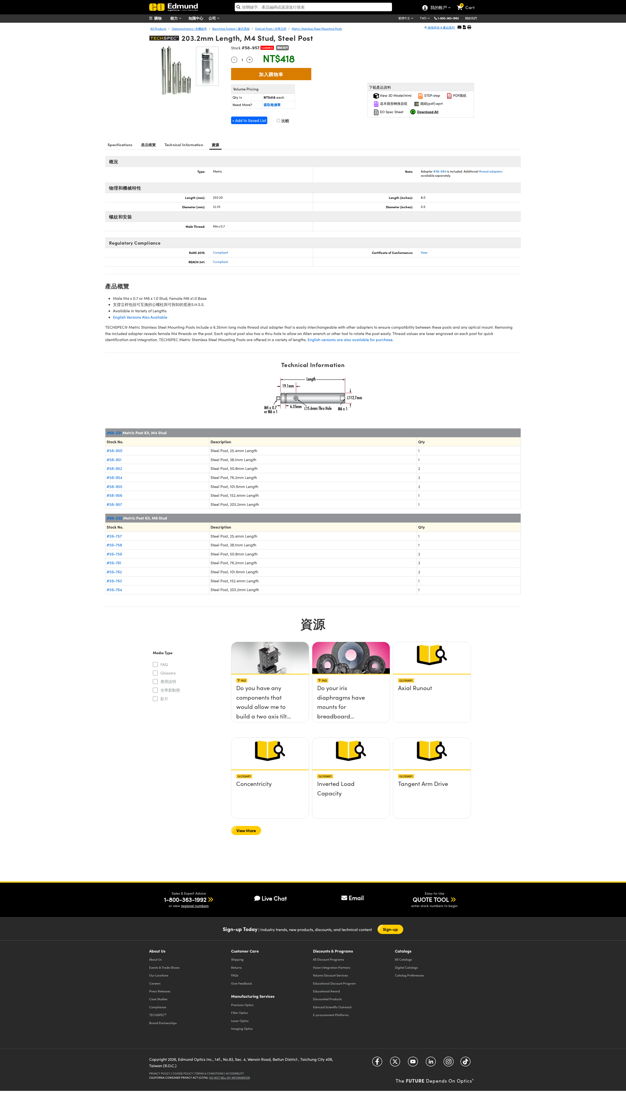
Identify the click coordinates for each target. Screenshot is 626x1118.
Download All (427, 111)
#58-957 (114, 504)
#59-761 (114, 562)
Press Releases (159, 991)
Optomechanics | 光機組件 (189, 29)
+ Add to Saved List (249, 120)
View (424, 252)
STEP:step (431, 95)
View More (246, 830)
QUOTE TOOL (431, 899)
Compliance (157, 1007)
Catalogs (403, 959)
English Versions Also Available (140, 317)
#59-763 (114, 580)
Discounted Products (327, 999)
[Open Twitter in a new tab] (395, 1063)
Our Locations (158, 975)
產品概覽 (148, 144)
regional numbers (195, 905)
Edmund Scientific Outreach (332, 1007)
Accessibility (235, 1073)
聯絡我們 (471, 18)
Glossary (168, 672)
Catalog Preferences (409, 975)
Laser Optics (240, 1021)
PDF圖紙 (459, 95)
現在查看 (270, 689)
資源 (215, 144)
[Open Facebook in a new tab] (377, 1063)
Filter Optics (239, 1012)
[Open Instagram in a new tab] (448, 1063)
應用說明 (168, 681)
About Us (155, 959)
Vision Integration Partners (331, 967)
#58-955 (114, 486)
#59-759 (114, 553)
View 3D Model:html (395, 95)
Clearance (267, 47)
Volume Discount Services (330, 975)
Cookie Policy (183, 1073)
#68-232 (114, 518)
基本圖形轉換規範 (393, 103)
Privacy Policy (159, 1073)
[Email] (459, 27)
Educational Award (326, 991)
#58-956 (114, 495)
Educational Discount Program (334, 983)
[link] (468, 3)
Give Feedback (241, 983)
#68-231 (114, 432)
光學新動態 (170, 690)
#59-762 (114, 571)
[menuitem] (161, 18)
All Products (158, 29)
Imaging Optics (242, 1028)
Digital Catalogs (406, 967)
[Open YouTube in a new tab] (412, 1063)
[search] (313, 7)
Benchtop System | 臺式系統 (231, 29)
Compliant (220, 252)
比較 (284, 120)
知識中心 (196, 18)
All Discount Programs (328, 959)
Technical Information (184, 144)
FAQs (234, 975)
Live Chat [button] (274, 898)
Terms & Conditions (209, 1073)
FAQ (164, 664)
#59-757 (114, 536)
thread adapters (491, 171)
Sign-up (390, 929)
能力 (174, 18)
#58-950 (114, 450)
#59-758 (114, 544)
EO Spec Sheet (391, 111)
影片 (164, 698)
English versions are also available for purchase (350, 339)
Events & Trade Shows (164, 967)
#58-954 (114, 477)
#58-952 (114, 468)
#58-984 (439, 171)
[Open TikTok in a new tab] (465, 1063)
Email (356, 897)
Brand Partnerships (163, 1023)
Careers (155, 983)
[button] (450, 18)
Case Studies (158, 999)
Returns (236, 967)
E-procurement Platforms (331, 1015)
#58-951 (114, 459)
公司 (213, 18)
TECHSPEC (158, 1015)
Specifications (120, 144)
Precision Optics (242, 1005)
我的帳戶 (438, 8)
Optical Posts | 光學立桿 (270, 29)
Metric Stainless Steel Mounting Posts (317, 29)
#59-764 (114, 589)
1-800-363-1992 (448, 18)
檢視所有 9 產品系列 (441, 27)
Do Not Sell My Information (229, 1077)
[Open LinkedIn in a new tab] (430, 1063)
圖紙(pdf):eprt (431, 103)
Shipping (237, 959)
